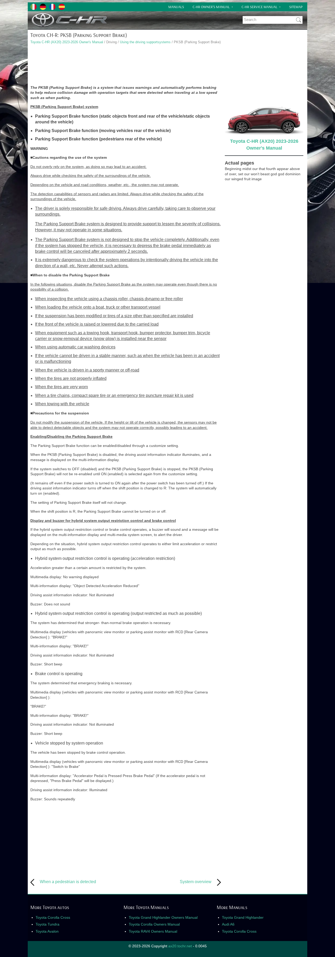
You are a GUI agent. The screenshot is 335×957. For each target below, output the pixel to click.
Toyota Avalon (47, 931)
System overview (195, 881)
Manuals (176, 6)
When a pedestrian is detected (68, 881)
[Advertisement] (125, 65)
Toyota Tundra (47, 924)
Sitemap (296, 6)
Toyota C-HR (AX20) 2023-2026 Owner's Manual (66, 42)
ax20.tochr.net (180, 946)
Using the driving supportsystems (145, 42)
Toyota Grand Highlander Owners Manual (163, 917)
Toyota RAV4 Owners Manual (153, 931)
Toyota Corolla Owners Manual (154, 924)
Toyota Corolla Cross (53, 917)
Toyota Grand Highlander (243, 917)
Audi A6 (228, 924)
